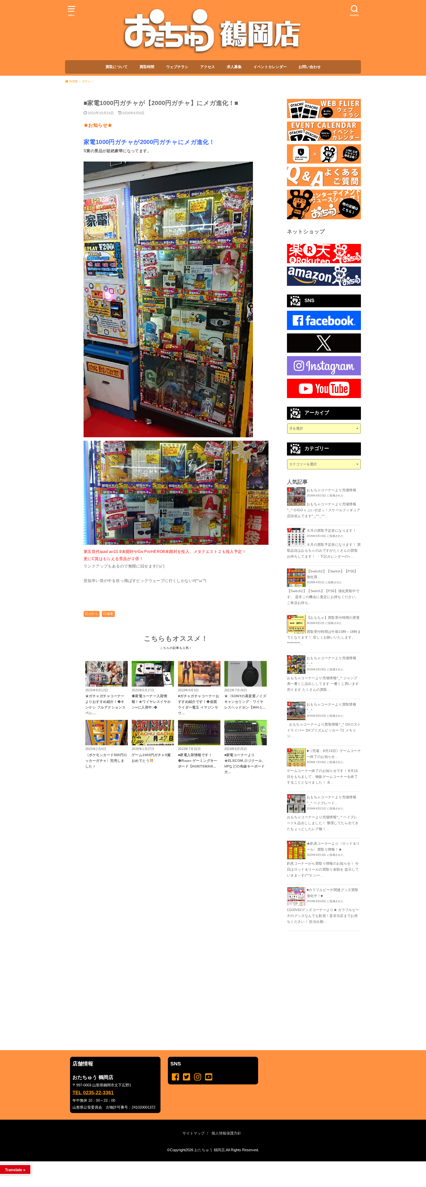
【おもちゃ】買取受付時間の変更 (333, 618)
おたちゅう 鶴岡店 (209, 1150)
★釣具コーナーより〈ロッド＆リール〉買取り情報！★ (333, 846)
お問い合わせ (310, 67)
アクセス (207, 67)
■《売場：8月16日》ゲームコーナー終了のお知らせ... (334, 754)
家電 (110, 614)
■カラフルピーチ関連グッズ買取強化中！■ (332, 893)
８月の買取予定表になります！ (331, 530)
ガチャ (93, 614)
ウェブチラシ (177, 67)
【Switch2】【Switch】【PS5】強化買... (332, 574)
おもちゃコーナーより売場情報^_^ (331, 661)
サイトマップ (193, 1133)
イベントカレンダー (270, 67)
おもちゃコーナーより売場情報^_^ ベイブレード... (331, 800)
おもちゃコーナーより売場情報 (331, 490)
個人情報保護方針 (226, 1133)
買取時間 (147, 67)
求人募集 (234, 67)
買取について (117, 67)
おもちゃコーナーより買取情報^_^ (331, 707)
